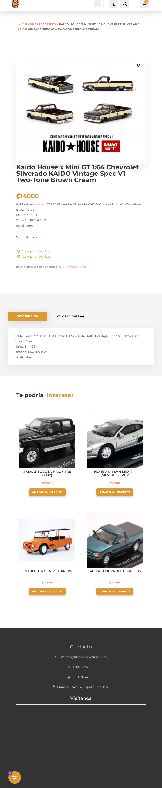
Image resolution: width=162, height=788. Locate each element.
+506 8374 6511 (83, 667)
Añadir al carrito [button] (47, 492)
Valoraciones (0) (70, 316)
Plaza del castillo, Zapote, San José (83, 687)
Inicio (22, 24)
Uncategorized (43, 24)
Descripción (28, 316)
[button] (33, 251)
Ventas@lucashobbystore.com (84, 657)
